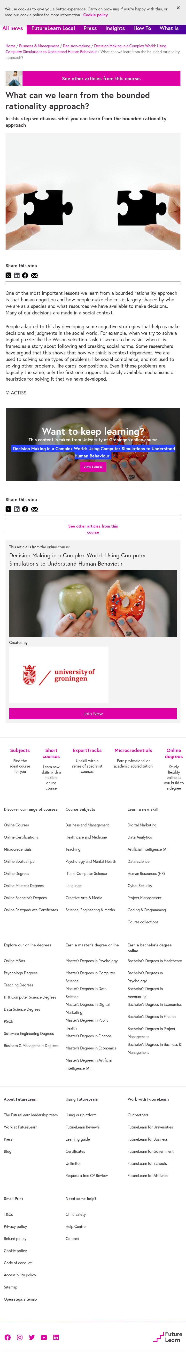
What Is (169, 28)
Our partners (138, 1114)
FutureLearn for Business (148, 1139)
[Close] (178, 7)
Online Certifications (21, 837)
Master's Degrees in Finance (88, 1035)
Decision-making (76, 45)
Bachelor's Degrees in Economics (155, 1004)
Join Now (93, 714)
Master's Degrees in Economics (91, 1048)
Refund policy (15, 1238)
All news (12, 28)
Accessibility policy (20, 1274)
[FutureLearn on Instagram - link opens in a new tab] (20, 1337)
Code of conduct (18, 1262)
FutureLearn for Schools (147, 1163)
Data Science (138, 861)
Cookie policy (15, 1250)
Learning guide (78, 1139)
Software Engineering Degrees (29, 1033)
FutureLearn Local (53, 28)
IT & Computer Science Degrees (30, 997)
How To (142, 28)
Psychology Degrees (21, 972)
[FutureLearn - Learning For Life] (167, 1336)
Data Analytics (140, 837)
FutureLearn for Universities (150, 1127)
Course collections (143, 922)
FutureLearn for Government (151, 1151)
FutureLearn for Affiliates (148, 1175)
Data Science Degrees (22, 1009)
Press (90, 28)
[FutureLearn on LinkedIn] (56, 1337)
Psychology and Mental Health (91, 861)
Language (74, 885)
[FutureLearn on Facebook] (9, 1337)
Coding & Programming (147, 909)
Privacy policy (15, 1226)
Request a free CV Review (87, 1175)
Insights (115, 28)
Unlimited (74, 1163)
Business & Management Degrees (31, 1045)
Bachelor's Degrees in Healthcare (155, 960)
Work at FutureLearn (20, 1127)
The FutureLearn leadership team (31, 1114)
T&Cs (8, 1214)
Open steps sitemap (20, 1299)
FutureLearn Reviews (83, 1127)
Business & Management (39, 45)
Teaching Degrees (18, 985)
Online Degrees (16, 873)
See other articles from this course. (101, 78)
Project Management (145, 897)
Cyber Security (140, 885)
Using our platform (81, 1114)
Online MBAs (14, 960)
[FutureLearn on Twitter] (32, 1337)
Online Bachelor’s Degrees (25, 897)
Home (10, 45)
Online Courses (16, 825)
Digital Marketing (142, 825)
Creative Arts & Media (84, 897)
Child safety (76, 1214)
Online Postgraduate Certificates (31, 909)
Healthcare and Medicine (86, 837)
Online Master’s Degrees (24, 885)
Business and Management (87, 825)
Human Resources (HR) (146, 873)
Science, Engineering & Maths (90, 909)
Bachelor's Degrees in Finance (152, 1016)
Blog (7, 1151)
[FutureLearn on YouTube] (44, 1337)
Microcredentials (17, 849)
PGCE (8, 1021)
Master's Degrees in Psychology (92, 960)
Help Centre (75, 1226)
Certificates (75, 1151)
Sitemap (10, 1287)
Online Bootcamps (19, 861)
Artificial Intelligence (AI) (148, 849)
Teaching (73, 849)
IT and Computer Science (86, 873)
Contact (72, 1238)
